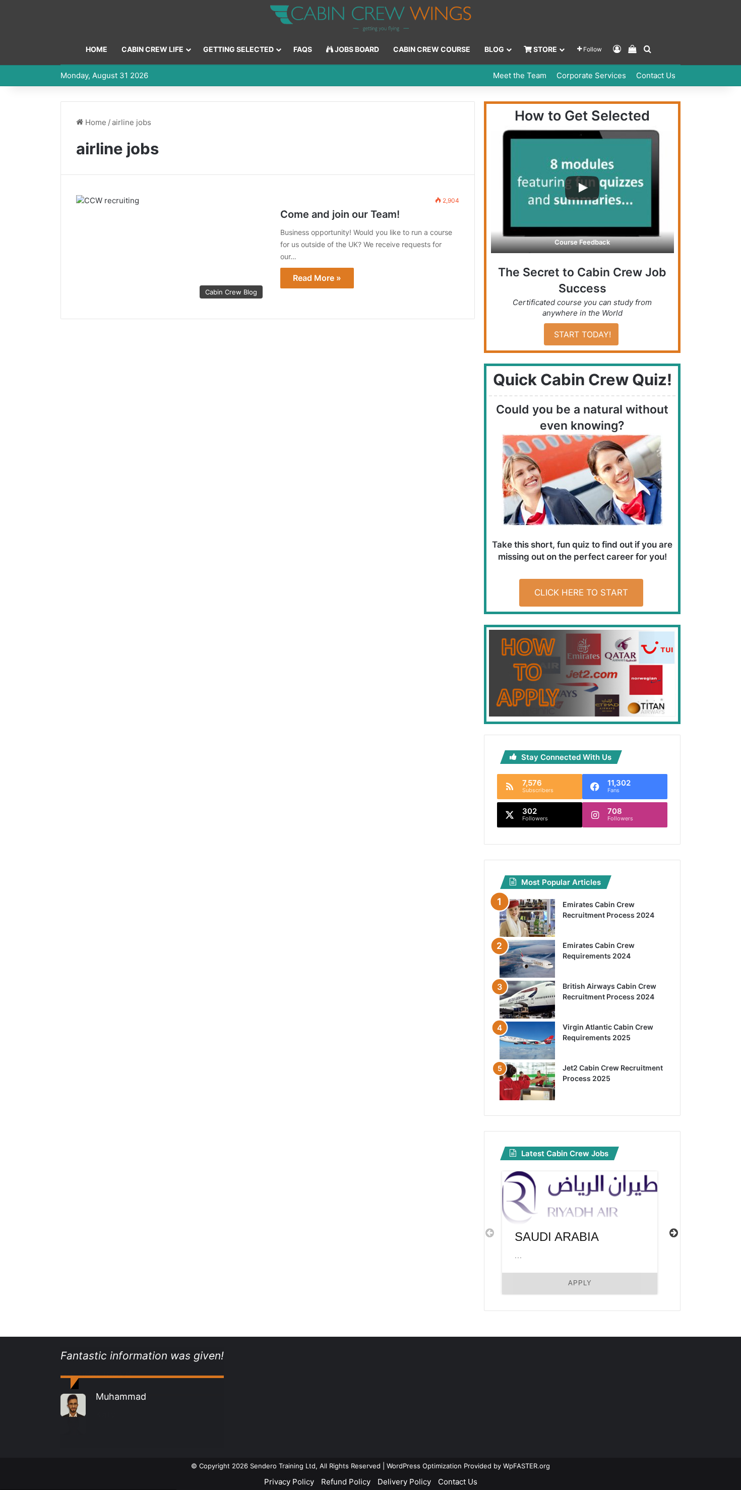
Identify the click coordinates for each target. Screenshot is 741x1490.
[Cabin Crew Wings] (370, 18)
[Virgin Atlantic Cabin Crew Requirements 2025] (527, 1040)
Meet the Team (519, 75)
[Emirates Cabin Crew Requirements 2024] (527, 959)
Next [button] (673, 1232)
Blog (494, 49)
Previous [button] (489, 1232)
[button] (582, 189)
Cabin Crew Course (431, 49)
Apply (580, 1283)
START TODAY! (581, 334)
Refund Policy (346, 1481)
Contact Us (655, 75)
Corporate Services (591, 75)
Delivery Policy (404, 1481)
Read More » (317, 278)
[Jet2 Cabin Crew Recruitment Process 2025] (527, 1081)
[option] (579, 1232)
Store (544, 49)
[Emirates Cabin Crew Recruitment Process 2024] (527, 918)
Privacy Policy (289, 1481)
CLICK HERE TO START (581, 592)
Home (96, 49)
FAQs (302, 49)
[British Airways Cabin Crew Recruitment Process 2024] (527, 1000)
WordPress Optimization (424, 1466)
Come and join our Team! (340, 214)
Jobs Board (356, 49)
